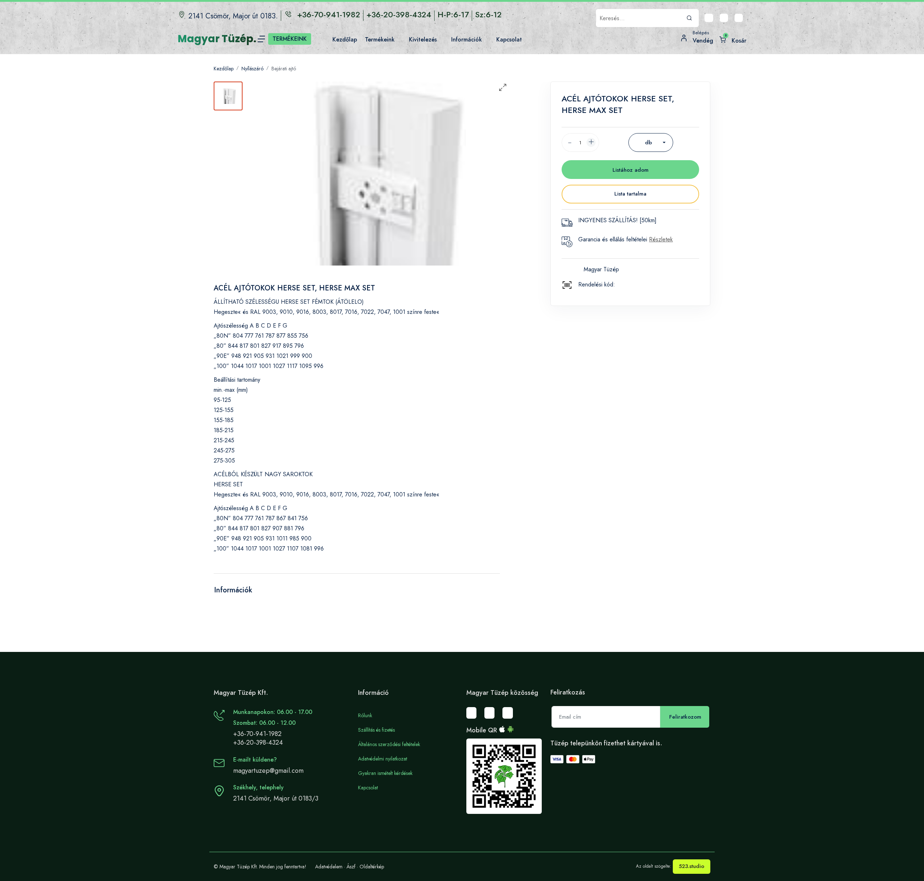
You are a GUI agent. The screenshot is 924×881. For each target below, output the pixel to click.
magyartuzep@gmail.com (268, 770)
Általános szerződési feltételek (389, 744)
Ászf (351, 866)
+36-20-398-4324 (258, 742)
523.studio (691, 866)
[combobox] (650, 142)
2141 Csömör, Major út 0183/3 (275, 798)
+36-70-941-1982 (257, 733)
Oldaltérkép (371, 866)
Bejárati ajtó (283, 68)
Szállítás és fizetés (376, 729)
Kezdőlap (224, 68)
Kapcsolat (368, 787)
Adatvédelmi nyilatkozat (382, 758)
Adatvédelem (329, 866)
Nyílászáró (252, 68)
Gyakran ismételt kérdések (385, 773)
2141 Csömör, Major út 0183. (233, 16)
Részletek (661, 239)
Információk (233, 590)
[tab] (228, 96)
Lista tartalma (630, 194)
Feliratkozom (685, 717)
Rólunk (365, 715)
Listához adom (631, 170)
